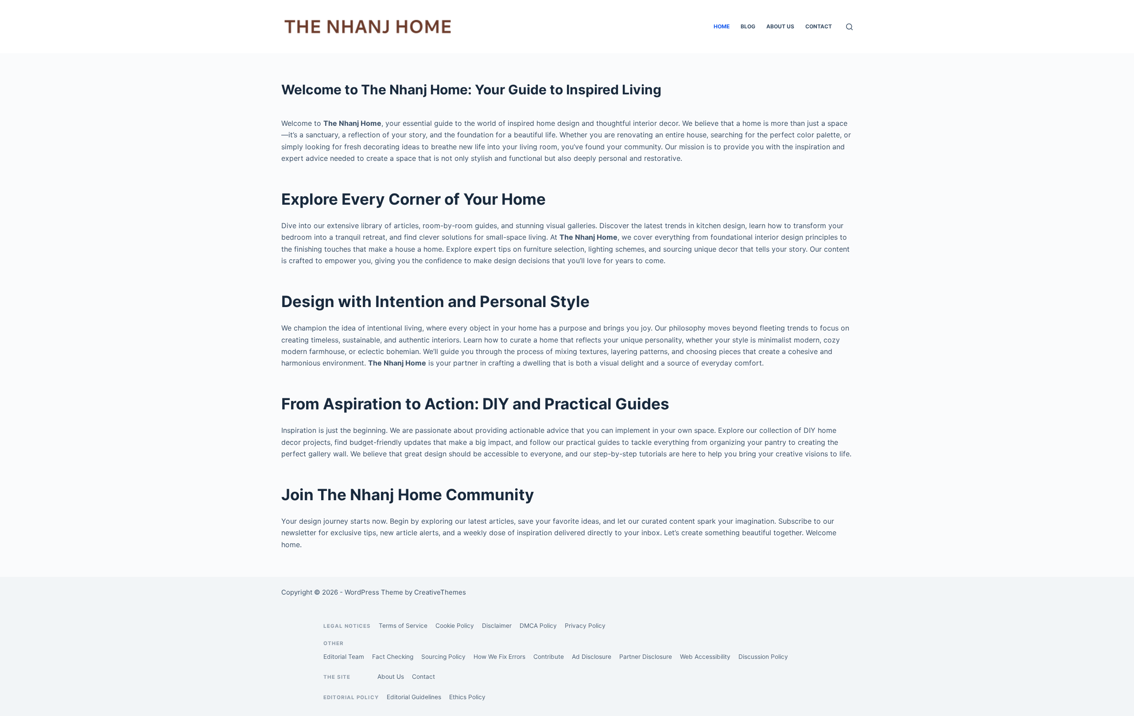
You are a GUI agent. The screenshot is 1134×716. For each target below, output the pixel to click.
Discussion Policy (763, 656)
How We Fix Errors (499, 656)
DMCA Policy (538, 625)
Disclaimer (497, 625)
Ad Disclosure (591, 656)
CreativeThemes (440, 592)
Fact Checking (392, 656)
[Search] (849, 26)
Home (722, 26)
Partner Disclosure (645, 656)
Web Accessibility (705, 656)
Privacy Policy (585, 625)
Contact (818, 26)
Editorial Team (343, 656)
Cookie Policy (454, 625)
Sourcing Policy (443, 656)
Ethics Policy (467, 696)
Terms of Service (403, 625)
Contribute (548, 656)
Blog (748, 26)
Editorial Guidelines (414, 696)
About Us (780, 26)
